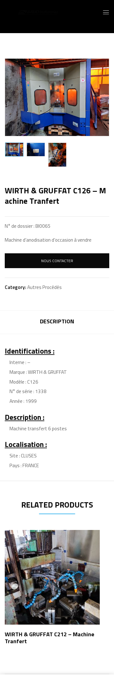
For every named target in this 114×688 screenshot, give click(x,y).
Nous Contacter (57, 261)
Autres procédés (44, 287)
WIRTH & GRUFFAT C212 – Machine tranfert (49, 637)
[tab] (57, 322)
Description (57, 321)
